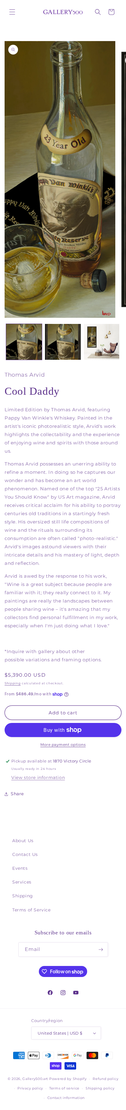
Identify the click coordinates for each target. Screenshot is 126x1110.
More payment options (63, 744)
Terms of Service (31, 910)
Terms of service (64, 1088)
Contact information (66, 1098)
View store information (38, 777)
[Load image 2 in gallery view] (63, 342)
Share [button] (17, 793)
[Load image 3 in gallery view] (102, 342)
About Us (23, 840)
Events (20, 868)
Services (21, 882)
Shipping (13, 683)
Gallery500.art (35, 1079)
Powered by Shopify (68, 1079)
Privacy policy (30, 1088)
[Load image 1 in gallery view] (24, 342)
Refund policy (105, 1079)
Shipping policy (100, 1088)
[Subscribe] (101, 949)
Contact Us (25, 854)
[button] (12, 12)
